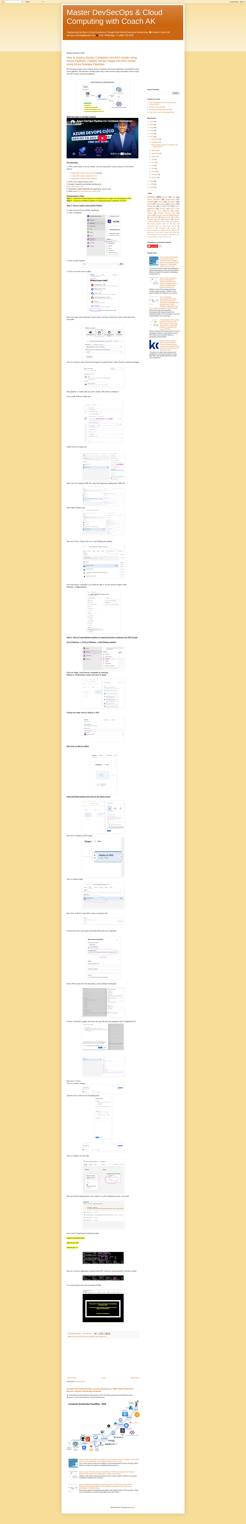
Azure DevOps (80, 1336)
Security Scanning (162, 215)
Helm (175, 219)
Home (103, 1378)
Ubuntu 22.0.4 (156, 211)
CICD (149, 204)
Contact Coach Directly (157, 107)
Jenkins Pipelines (156, 224)
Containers (162, 228)
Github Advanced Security (155, 234)
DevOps (163, 209)
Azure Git (153, 232)
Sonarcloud (150, 226)
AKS (73, 1336)
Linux (167, 224)
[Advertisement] (97, 44)
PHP (158, 237)
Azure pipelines (90, 1336)
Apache (171, 221)
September (155, 153)
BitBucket (176, 215)
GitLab (175, 232)
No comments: (87, 1333)
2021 (152, 137)
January (154, 177)
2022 (152, 134)
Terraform (171, 202)
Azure (160, 202)
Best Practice (164, 232)
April (153, 168)
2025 (152, 124)
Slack (159, 221)
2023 (152, 131)
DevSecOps (154, 217)
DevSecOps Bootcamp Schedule (160, 109)
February (154, 174)
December (155, 139)
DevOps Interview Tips (166, 213)
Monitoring (150, 230)
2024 (152, 128)
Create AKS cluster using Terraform (84, 179)
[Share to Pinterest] (109, 1333)
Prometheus (168, 230)
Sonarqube (160, 204)
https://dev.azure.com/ (75, 186)
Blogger (132, 1507)
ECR (177, 221)
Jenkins (151, 197)
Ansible (150, 202)
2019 (152, 184)
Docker (165, 197)
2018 (152, 187)
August (154, 156)
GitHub (172, 204)
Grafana (173, 228)
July (153, 159)
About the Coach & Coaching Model (161, 112)
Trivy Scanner (163, 226)
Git (161, 206)
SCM (153, 221)
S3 (148, 221)
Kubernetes (102, 1336)
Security (169, 234)
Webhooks (150, 228)
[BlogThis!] (102, 1333)
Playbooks (151, 206)
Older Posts (135, 1378)
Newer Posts (71, 1378)
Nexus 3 (159, 230)
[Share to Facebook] (106, 1333)
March (153, 171)
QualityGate (165, 237)
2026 (152, 122)
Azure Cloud (174, 209)
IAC (173, 197)
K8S (97, 1336)
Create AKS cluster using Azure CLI (84, 176)
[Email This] (99, 1333)
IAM (153, 237)
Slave (174, 224)
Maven (149, 215)
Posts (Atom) (80, 1381)
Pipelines (167, 219)
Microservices (166, 217)
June (153, 162)
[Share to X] (104, 1333)
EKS (168, 211)
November (155, 142)
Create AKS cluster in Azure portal (83, 173)
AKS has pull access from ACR (88, 191)
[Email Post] (95, 1333)
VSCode (174, 226)
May (153, 165)
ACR (164, 221)
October (154, 150)
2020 (152, 181)
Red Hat (176, 230)
